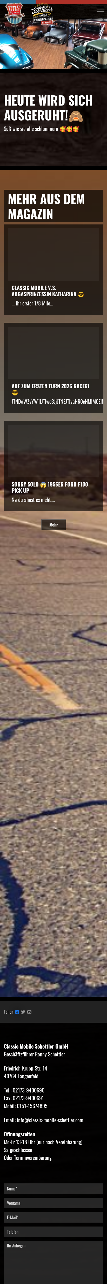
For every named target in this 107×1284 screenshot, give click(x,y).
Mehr (53, 525)
